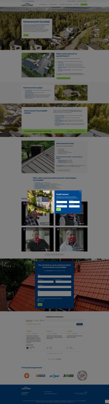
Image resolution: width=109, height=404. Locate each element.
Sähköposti (71, 200)
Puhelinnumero (59, 204)
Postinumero (72, 204)
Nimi (57, 200)
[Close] (80, 192)
